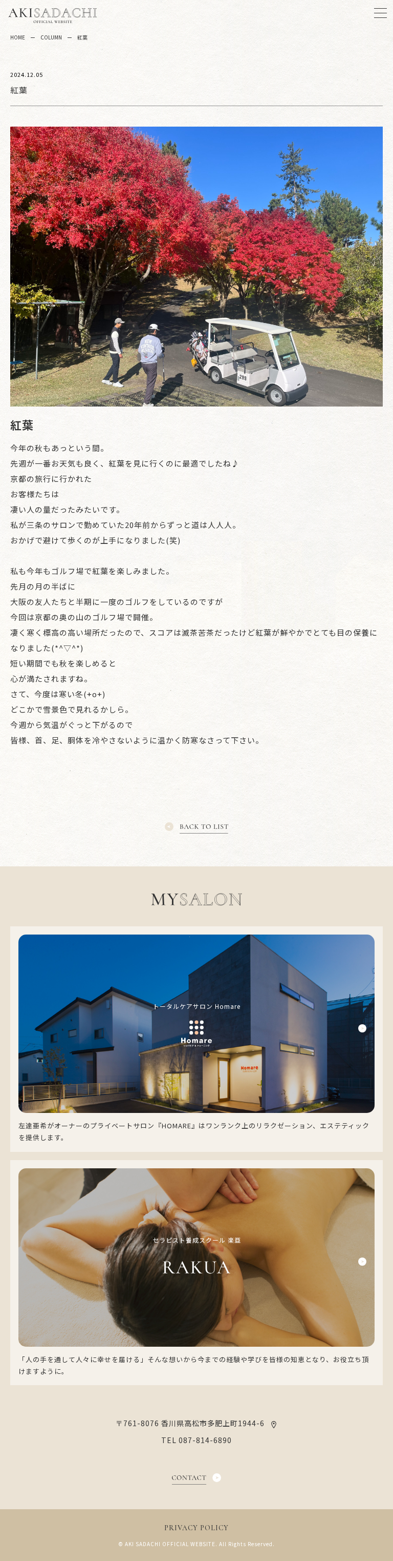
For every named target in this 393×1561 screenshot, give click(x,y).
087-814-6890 (205, 1440)
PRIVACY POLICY (196, 1528)
